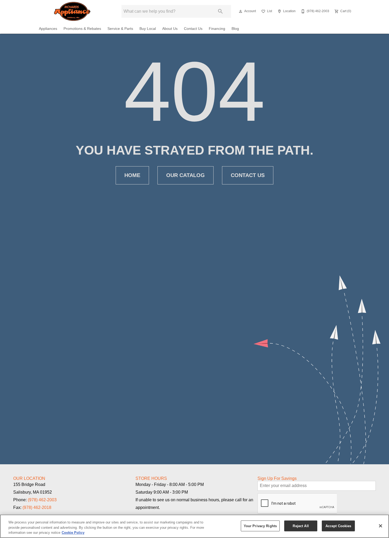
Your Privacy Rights (260, 526)
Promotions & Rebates (82, 29)
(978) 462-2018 (36, 507)
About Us (170, 29)
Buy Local (147, 29)
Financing (217, 29)
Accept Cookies (338, 526)
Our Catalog (185, 175)
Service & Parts (120, 29)
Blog (235, 29)
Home (132, 175)
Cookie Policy (73, 533)
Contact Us (193, 29)
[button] (240, 11)
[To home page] (72, 11)
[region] (194, 526)
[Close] (380, 526)
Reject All (301, 526)
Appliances (48, 29)
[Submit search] (220, 11)
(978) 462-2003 (42, 500)
